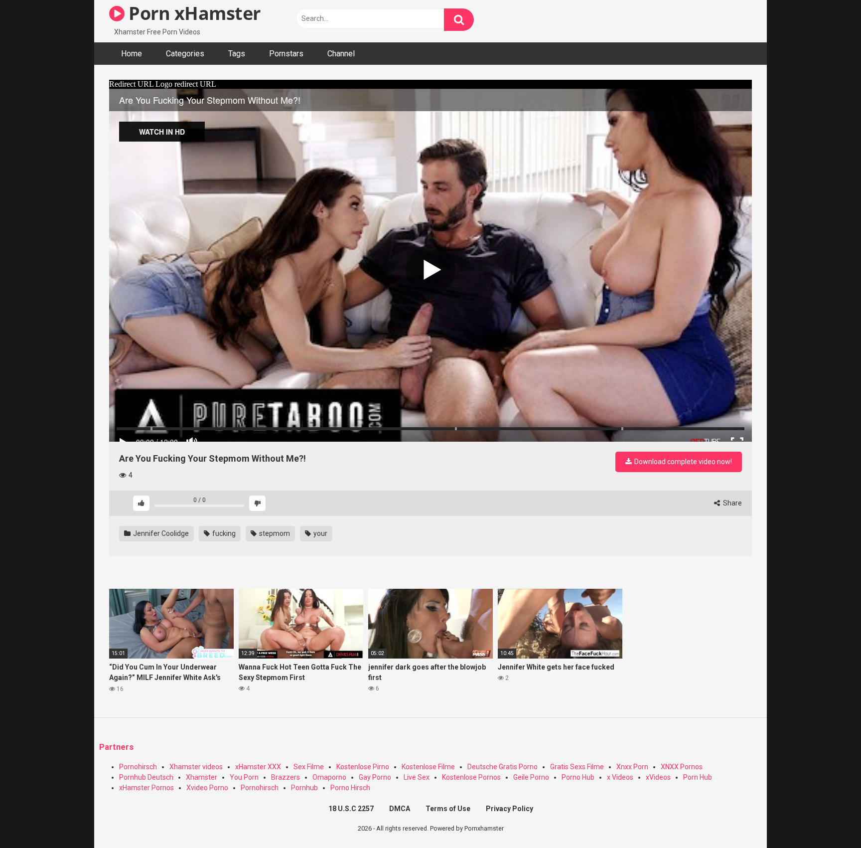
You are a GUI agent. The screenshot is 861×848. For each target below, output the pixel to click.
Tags (236, 53)
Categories (185, 53)
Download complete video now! (682, 462)
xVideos (658, 777)
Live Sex (417, 777)
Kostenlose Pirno (362, 767)
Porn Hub (697, 777)
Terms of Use (448, 809)
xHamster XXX (258, 767)
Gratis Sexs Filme (577, 767)
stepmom (274, 533)
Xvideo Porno (207, 788)
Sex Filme (308, 767)
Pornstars (286, 53)
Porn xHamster (193, 13)
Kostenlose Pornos (471, 777)
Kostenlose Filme (428, 767)
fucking (223, 533)
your (319, 533)
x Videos (620, 777)
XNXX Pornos (682, 767)
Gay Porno (375, 777)
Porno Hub (578, 777)
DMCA (399, 809)
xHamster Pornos (146, 788)
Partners (116, 747)
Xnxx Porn (632, 767)
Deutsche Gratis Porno (502, 767)
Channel (341, 53)
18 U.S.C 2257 (351, 809)
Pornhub (304, 788)
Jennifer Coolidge (160, 533)
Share (731, 503)
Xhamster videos (196, 767)
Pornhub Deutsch (146, 777)
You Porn (244, 777)
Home (131, 53)
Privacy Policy (509, 809)
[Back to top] (827, 818)
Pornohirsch (138, 767)
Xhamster (201, 777)
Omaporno (329, 777)
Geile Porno (531, 777)
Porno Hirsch (350, 788)
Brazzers (285, 777)
